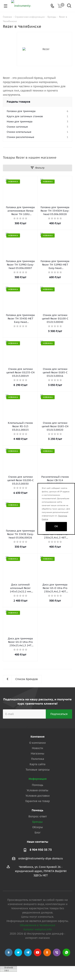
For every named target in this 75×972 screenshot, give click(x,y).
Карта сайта (37, 764)
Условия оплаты (37, 790)
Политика (37, 759)
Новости (37, 748)
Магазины (37, 753)
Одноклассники (47, 952)
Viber (57, 952)
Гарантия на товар (37, 801)
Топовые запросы (38, 769)
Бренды (37, 822)
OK (56, 526)
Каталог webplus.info (37, 929)
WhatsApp (66, 952)
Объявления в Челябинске (37, 925)
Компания (37, 736)
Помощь (37, 785)
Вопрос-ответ (37, 816)
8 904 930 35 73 (41, 850)
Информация (38, 779)
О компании (37, 742)
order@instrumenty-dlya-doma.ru (40, 858)
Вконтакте (8, 952)
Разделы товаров (18, 101)
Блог (38, 832)
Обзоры (37, 827)
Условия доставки (38, 795)
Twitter (18, 952)
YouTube (37, 952)
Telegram (28, 952)
